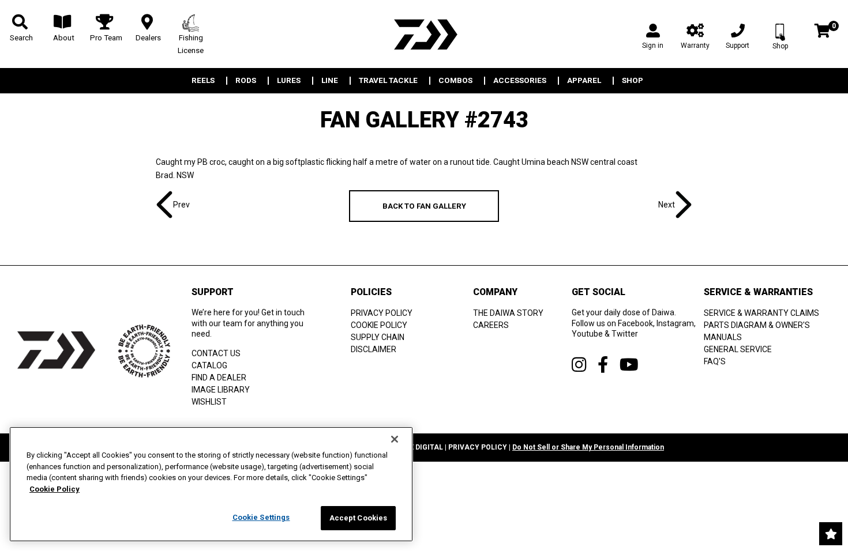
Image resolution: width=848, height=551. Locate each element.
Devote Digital (415, 447)
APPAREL (584, 81)
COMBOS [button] (455, 81)
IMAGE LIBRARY (221, 389)
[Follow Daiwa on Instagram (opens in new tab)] (579, 364)
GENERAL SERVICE (738, 349)
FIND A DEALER (219, 377)
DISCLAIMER (373, 349)
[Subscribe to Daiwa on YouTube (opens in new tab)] (629, 364)
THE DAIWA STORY (508, 313)
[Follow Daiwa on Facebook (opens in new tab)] (603, 364)
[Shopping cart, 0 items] (822, 32)
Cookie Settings (261, 517)
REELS (203, 81)
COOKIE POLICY (379, 325)
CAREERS (491, 325)
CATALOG (209, 365)
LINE (329, 81)
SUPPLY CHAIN (377, 337)
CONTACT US (216, 353)
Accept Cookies (358, 518)
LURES (289, 81)
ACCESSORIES (519, 81)
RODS (245, 81)
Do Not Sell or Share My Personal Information (588, 447)
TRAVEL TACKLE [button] (388, 81)
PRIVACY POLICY (381, 313)
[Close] (394, 439)
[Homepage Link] (424, 34)
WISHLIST (209, 402)
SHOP (632, 81)
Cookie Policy (54, 489)
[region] (211, 484)
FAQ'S (715, 361)
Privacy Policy (477, 447)
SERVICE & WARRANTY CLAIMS (761, 313)
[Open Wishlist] (830, 533)
